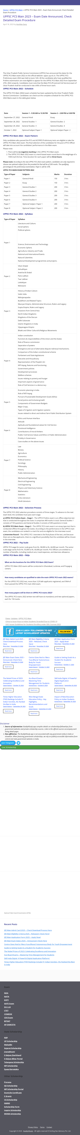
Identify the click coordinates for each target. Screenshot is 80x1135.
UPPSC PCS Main (16, 10)
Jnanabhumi (9, 1052)
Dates (8, 618)
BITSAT (7, 1021)
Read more (8, 651)
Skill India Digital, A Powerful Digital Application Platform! (65, 680)
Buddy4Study (28, 1131)
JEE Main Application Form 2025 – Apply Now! (22, 937)
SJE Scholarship (10, 1085)
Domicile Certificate (13, 1093)
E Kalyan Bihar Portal (13, 1059)
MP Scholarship (11, 1066)
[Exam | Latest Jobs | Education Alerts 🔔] (7, 2)
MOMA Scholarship (12, 1114)
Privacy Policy (33, 1127)
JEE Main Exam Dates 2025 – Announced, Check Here (25, 941)
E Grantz (7, 1096)
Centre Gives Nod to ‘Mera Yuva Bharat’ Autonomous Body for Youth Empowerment (38, 944)
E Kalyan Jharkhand (12, 1055)
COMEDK (8, 1014)
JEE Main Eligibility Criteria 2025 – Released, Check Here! (39, 641)
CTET (6, 1010)
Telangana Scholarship (14, 1062)
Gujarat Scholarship (12, 1048)
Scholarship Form (11, 1107)
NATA (6, 996)
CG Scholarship (10, 1100)
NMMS (7, 1103)
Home (5, 10)
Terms (42, 1127)
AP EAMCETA (9, 1024)
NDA (6, 993)
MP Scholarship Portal (13, 1089)
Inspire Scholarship (12, 1110)
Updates (14, 618)
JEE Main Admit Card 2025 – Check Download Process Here (13, 641)
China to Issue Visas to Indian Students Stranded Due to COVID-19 (31, 621)
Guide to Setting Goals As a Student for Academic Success (65, 660)
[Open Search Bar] (71, 2)
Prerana (7, 1082)
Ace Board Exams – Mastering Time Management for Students (39, 680)
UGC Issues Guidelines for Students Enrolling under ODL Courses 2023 (33, 624)
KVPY (6, 1000)
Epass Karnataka (11, 1069)
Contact (49, 1127)
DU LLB (7, 1007)
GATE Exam (9, 1003)
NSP (6, 1037)
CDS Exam (8, 1017)
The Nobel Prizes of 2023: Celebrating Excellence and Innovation (13, 680)
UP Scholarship (10, 1041)
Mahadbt (8, 1044)
